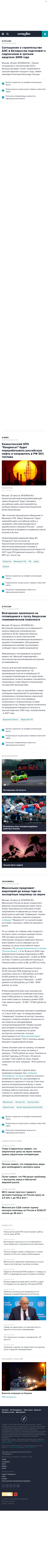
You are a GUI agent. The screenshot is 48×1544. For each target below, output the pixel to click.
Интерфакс (24, 34)
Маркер (4, 1466)
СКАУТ (4, 1464)
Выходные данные (8, 1501)
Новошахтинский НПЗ (27, 271)
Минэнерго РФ (20, 561)
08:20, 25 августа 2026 (10, 884)
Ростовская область (26, 276)
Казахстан (7, 561)
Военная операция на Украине (17, 115)
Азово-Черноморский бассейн (29, 1107)
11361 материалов (9, 1397)
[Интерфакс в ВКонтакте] (10, 1485)
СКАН (3, 1476)
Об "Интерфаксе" (16, 1410)
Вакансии (37, 1410)
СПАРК (4, 1459)
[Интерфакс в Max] (18, 1485)
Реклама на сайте (8, 1412)
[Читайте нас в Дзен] (3, 1485)
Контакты (5, 1410)
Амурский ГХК (27, 719)
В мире (5, 438)
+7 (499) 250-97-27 (30, 1447)
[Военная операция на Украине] (24, 1390)
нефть (36, 561)
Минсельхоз (8, 1102)
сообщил (28, 142)
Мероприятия (20, 1412)
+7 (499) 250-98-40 (14, 1447)
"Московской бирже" (30, 1036)
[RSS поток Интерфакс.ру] (14, 1485)
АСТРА (4, 1468)
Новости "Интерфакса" (9, 1474)
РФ (30, 561)
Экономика (8, 881)
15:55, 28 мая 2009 (9, 43)
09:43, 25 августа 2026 (10, 609)
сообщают (7, 920)
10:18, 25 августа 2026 (10, 440)
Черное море (8, 1107)
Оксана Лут (20, 1102)
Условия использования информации (15, 1499)
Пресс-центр (28, 1410)
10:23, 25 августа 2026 (10, 118)
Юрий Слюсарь (9, 276)
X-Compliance (6, 1462)
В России (6, 41)
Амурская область (10, 719)
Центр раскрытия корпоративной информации (16, 1481)
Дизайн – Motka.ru (8, 1504)
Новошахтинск (9, 271)
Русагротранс (33, 1102)
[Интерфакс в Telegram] (7, 1485)
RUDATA (4, 1479)
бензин (6, 567)
